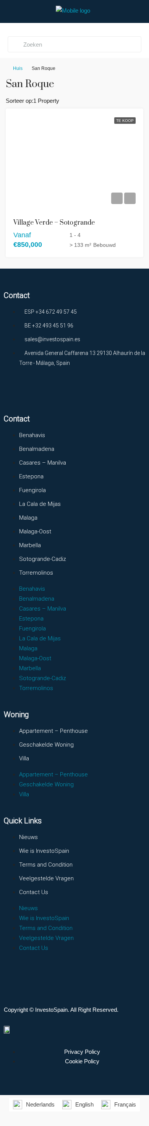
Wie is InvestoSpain (44, 850)
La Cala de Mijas (40, 504)
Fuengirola (32, 490)
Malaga (28, 517)
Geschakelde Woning (46, 744)
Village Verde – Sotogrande (54, 223)
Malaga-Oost (35, 531)
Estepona (31, 476)
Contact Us (33, 892)
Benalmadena (36, 449)
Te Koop (125, 120)
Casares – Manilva (42, 462)
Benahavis (32, 435)
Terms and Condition (46, 864)
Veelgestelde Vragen (46, 878)
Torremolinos (36, 572)
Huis (18, 68)
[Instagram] (41, 391)
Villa (24, 758)
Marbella (30, 545)
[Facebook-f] (13, 391)
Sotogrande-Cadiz (42, 559)
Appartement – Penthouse (53, 730)
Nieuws (28, 837)
